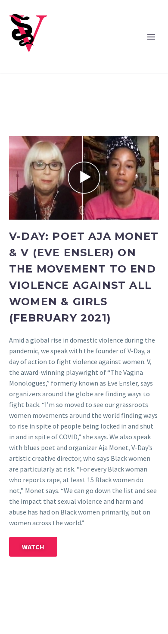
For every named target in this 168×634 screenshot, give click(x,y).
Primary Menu (151, 37)
